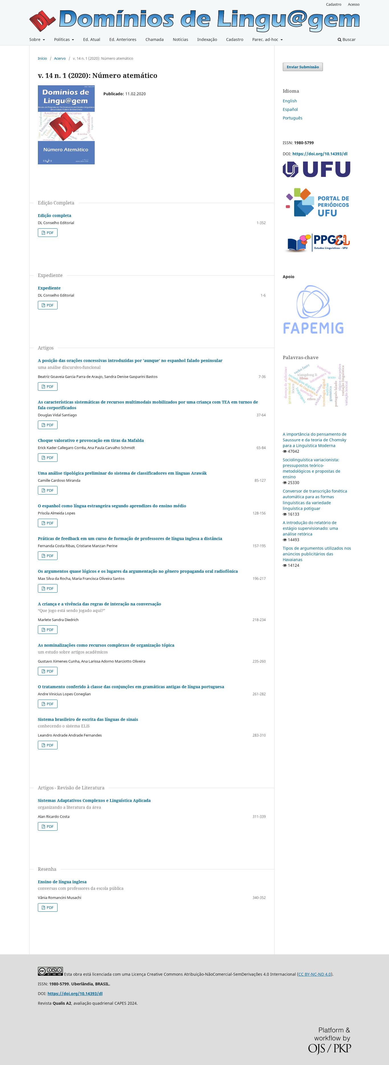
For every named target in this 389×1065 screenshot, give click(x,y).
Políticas (62, 39)
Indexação (207, 39)
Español (290, 109)
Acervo (60, 58)
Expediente (49, 288)
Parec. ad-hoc (265, 39)
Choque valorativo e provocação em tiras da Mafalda (91, 440)
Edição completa (54, 215)
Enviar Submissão (303, 66)
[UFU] (316, 175)
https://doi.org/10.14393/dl (319, 153)
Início (42, 58)
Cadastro (234, 39)
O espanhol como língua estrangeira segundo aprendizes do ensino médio (112, 505)
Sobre (35, 39)
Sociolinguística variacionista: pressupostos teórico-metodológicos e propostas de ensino (311, 468)
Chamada (155, 39)
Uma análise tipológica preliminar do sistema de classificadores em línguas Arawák (122, 473)
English (290, 101)
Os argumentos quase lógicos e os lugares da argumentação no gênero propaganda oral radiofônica (138, 571)
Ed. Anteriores (122, 39)
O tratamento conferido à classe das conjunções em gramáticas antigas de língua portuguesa (131, 686)
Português (292, 118)
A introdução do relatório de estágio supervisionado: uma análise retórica (310, 528)
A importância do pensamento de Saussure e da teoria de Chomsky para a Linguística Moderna (315, 439)
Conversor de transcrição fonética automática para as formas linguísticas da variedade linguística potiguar (315, 499)
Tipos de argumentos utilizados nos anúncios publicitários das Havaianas (317, 553)
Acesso (354, 4)
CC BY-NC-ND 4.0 (314, 974)
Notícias (180, 39)
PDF (50, 232)
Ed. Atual (91, 39)
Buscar (348, 39)
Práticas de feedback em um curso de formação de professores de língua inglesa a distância (130, 538)
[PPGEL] (317, 254)
